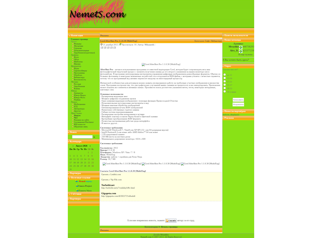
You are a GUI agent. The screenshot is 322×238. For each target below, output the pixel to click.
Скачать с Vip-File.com (111, 179)
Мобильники (79, 104)
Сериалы (78, 48)
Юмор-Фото (79, 97)
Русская (77, 84)
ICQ (76, 106)
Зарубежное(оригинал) (84, 53)
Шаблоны (78, 61)
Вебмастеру (79, 77)
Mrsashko (164, 235)
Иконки (77, 64)
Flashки (77, 100)
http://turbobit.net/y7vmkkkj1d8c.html (118, 188)
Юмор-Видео (80, 95)
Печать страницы (169, 227)
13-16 (229, 78)
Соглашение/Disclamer (84, 122)
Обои (76, 59)
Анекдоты (78, 93)
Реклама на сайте (81, 120)
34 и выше (231, 92)
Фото (76, 57)
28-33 (229, 88)
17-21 (229, 82)
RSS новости (79, 124)
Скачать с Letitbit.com (111, 174)
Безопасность (80, 79)
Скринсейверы (80, 70)
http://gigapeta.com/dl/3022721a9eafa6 (118, 196)
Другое (77, 111)
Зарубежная (79, 86)
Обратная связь (81, 126)
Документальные (81, 50)
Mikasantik (149, 44)
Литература (79, 109)
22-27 (229, 85)
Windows (78, 75)
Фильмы (77, 44)
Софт (207, 41)
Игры (76, 68)
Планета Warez (85, 190)
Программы (79, 73)
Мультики (78, 46)
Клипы (77, 88)
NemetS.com (146, 237)
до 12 (229, 75)
